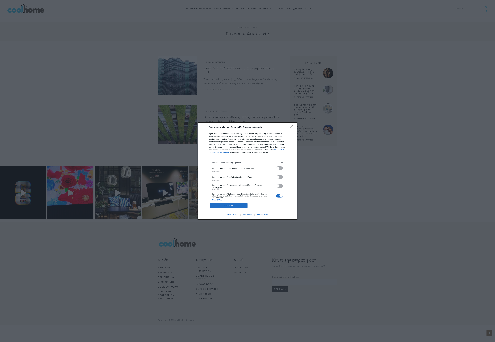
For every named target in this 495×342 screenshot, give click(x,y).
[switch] (279, 168)
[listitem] (247, 162)
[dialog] (247, 171)
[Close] (292, 127)
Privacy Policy (262, 215)
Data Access (247, 215)
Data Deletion (232, 215)
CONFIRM (229, 206)
